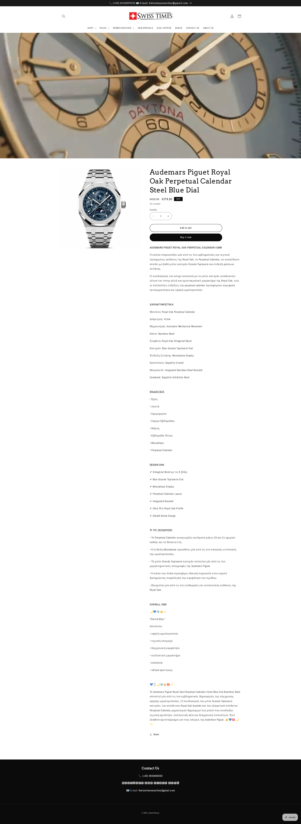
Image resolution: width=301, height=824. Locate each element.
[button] (63, 16)
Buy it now (186, 237)
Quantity (153, 209)
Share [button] (156, 734)
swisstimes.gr (153, 813)
